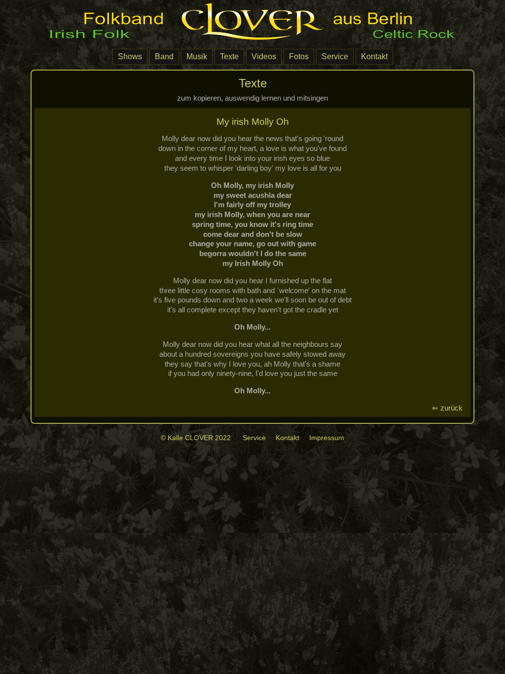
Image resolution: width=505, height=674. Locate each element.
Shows (130, 56)
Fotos (299, 56)
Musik (196, 56)
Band (164, 56)
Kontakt (374, 56)
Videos (264, 56)
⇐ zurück (449, 408)
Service (335, 56)
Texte (229, 56)
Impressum (326, 438)
